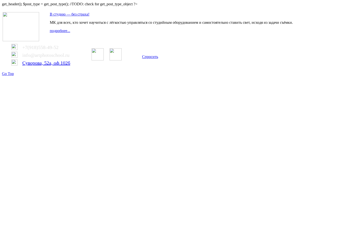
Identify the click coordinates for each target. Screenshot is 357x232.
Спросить (150, 57)
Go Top (8, 74)
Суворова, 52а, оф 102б (46, 63)
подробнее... (60, 31)
